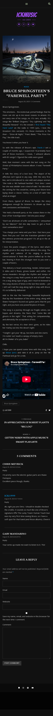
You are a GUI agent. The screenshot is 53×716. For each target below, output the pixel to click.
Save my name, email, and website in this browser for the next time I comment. (26, 618)
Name (5, 578)
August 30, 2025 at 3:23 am (12, 467)
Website (6, 601)
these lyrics (12, 352)
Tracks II (41, 147)
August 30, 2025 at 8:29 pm (12, 537)
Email (5, 590)
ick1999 (8, 410)
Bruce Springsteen (10, 403)
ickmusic (26, 15)
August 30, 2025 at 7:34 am (14, 499)
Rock (26, 87)
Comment (7, 624)
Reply (5, 470)
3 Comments (35, 101)
